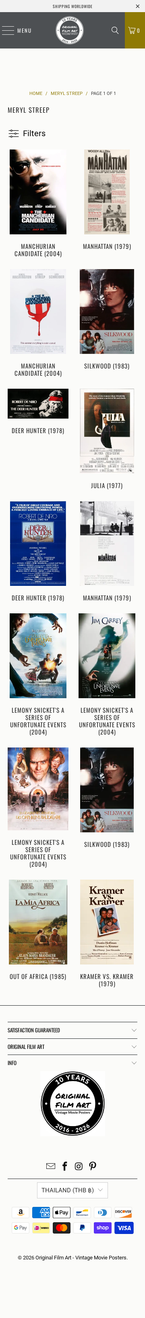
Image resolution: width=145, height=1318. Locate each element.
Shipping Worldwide (73, 6)
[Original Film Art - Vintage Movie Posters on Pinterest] (93, 1167)
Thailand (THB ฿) (67, 1190)
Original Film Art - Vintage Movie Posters (80, 1258)
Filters (34, 133)
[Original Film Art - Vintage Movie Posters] (70, 30)
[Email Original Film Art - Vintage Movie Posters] (51, 1167)
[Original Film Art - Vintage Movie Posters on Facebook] (65, 1167)
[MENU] (4, 30)
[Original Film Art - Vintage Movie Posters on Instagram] (79, 1167)
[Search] (115, 30)
